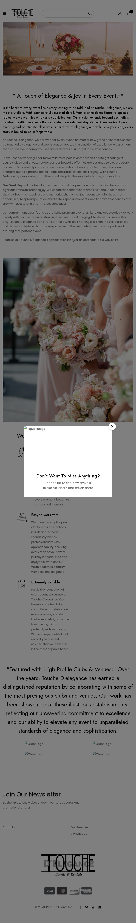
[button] (112, 426)
